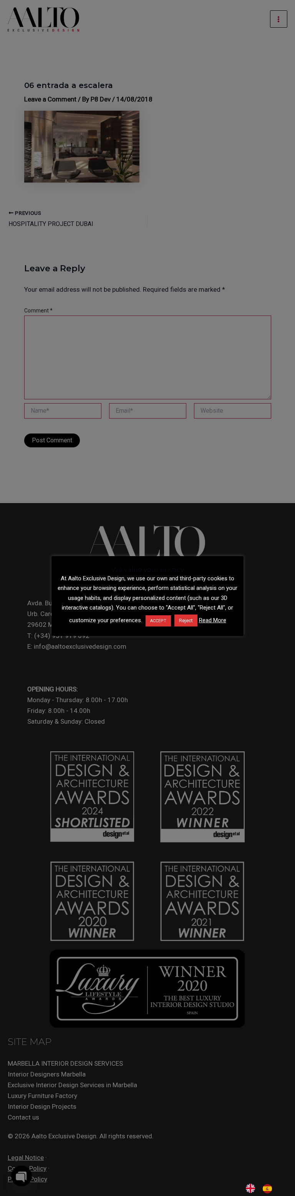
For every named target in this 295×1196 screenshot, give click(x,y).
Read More (212, 620)
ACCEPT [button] (158, 620)
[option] (269, 1188)
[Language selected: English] (263, 1188)
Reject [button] (186, 620)
